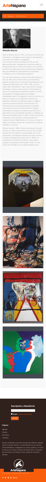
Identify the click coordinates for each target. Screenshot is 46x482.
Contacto (5, 438)
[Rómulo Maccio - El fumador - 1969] (25, 352)
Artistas (4, 432)
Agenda (4, 429)
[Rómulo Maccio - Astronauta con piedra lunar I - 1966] (25, 297)
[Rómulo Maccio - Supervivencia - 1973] (25, 242)
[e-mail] (16, 478)
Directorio (5, 435)
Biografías (11, 16)
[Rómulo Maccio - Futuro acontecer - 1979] (25, 187)
